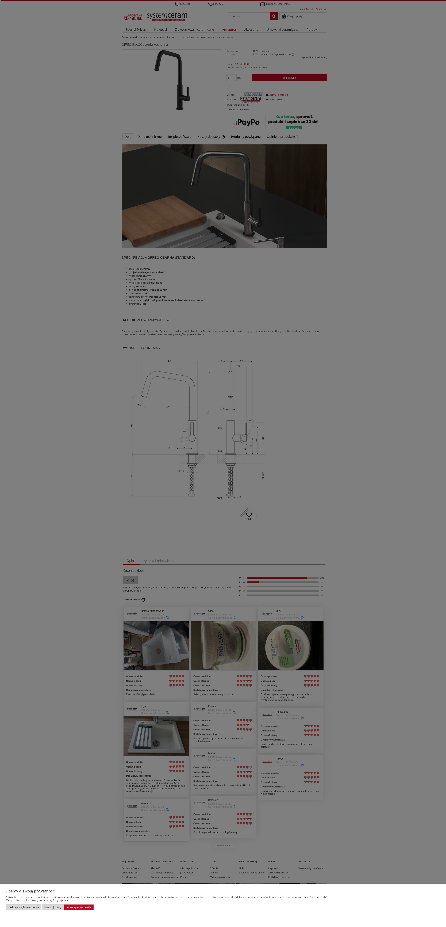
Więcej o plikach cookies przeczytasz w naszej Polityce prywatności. (40, 900)
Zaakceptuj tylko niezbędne (23, 907)
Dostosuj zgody (52, 907)
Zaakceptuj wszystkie (79, 907)
